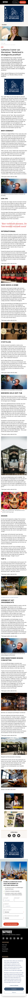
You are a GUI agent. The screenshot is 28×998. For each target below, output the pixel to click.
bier (4, 43)
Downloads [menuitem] (5, 949)
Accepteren (14, 989)
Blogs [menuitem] (3, 953)
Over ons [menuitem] (4, 945)
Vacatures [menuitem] (4, 951)
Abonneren (22, 2)
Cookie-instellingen (14, 985)
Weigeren (14, 992)
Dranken (4, 24)
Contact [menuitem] (4, 947)
